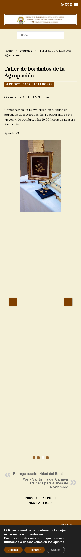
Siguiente (68, 302)
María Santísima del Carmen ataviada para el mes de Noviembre (45, 483)
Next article (40, 503)
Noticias (43, 97)
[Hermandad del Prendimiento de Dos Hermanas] (40, 19)
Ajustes (55, 549)
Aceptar (13, 549)
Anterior (13, 302)
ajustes (58, 542)
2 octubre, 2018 (19, 97)
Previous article (40, 498)
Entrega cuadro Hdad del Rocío (39, 474)
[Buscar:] (40, 35)
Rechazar (35, 549)
